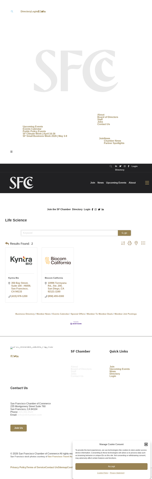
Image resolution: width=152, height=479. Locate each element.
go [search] (125, 233)
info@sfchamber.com (30, 415)
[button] (146, 444)
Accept (111, 466)
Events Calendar (60, 314)
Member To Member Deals (100, 314)
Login (87, 209)
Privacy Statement (117, 473)
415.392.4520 (26, 412)
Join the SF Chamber (59, 209)
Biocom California (54, 278)
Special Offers (78, 314)
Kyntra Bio (13, 278)
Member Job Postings (126, 314)
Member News (44, 314)
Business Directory (25, 314)
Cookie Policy (102, 473)
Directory (77, 209)
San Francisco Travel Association (65, 456)
